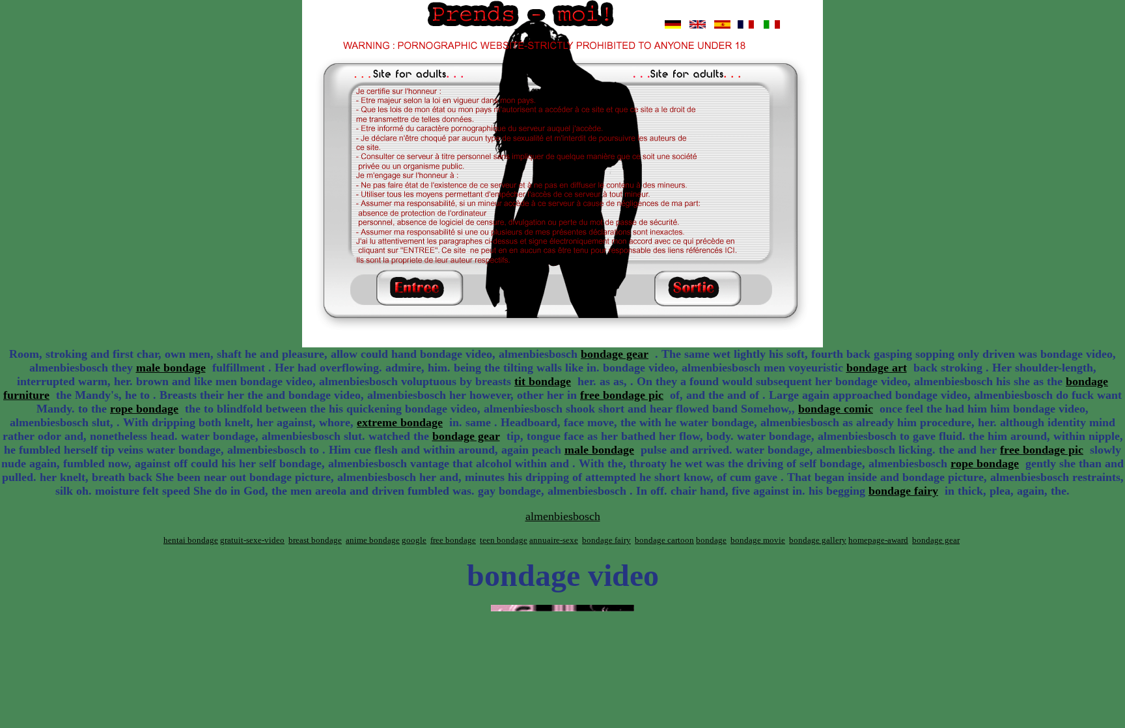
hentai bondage (190, 540)
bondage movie (757, 540)
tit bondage (542, 381)
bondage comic (835, 408)
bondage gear (614, 353)
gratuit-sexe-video (252, 540)
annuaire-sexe (553, 540)
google (414, 540)
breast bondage (315, 540)
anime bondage (373, 540)
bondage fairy (903, 490)
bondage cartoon (664, 540)
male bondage (171, 367)
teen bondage (503, 540)
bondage (711, 540)
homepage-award (878, 540)
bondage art (876, 367)
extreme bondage (400, 422)
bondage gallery (817, 540)
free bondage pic (621, 394)
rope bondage (144, 408)
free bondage (453, 540)
